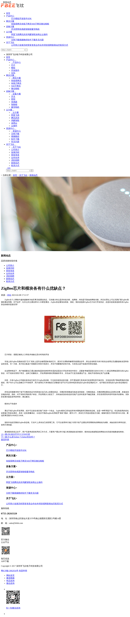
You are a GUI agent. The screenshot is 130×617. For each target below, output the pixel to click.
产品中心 (10, 16)
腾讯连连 (23, 34)
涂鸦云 (39, 34)
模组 (17, 18)
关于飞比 (10, 42)
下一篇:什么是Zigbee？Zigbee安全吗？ (18, 437)
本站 (9, 295)
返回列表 (5, 439)
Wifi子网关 (36, 24)
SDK (29, 18)
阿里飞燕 (15, 34)
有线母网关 (16, 24)
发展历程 (23, 45)
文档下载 (15, 40)
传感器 (22, 29)
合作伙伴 (40, 45)
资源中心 (10, 37)
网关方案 (10, 21)
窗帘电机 (35, 29)
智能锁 (28, 29)
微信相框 (45, 24)
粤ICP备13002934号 (9, 571)
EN (9, 168)
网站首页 (10, 575)
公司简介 (15, 45)
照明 (17, 29)
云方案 (9, 32)
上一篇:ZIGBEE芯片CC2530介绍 (15, 434)
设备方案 (10, 26)
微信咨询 (10, 583)
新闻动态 (56, 45)
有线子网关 (26, 24)
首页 (8, 13)
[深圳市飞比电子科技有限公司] (12, 6)
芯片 (13, 18)
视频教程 (23, 40)
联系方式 (64, 45)
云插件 (45, 34)
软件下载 (31, 40)
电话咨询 (10, 581)
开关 (13, 29)
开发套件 (23, 18)
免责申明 (23, 571)
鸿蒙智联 (31, 34)
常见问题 (40, 40)
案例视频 (10, 578)
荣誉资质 (31, 45)
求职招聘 (48, 45)
